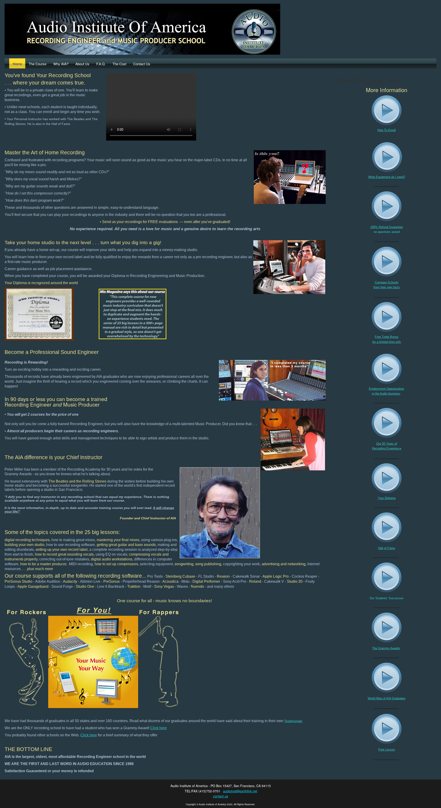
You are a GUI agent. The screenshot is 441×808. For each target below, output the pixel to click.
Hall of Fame (386, 548)
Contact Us (141, 63)
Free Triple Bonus (387, 337)
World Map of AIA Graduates (387, 698)
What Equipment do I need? (386, 177)
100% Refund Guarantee (386, 227)
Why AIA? (60, 63)
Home (17, 63)
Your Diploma (387, 498)
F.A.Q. (101, 63)
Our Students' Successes (387, 598)
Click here (158, 728)
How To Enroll (386, 130)
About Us (82, 63)
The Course (37, 63)
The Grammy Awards (386, 648)
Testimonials (293, 721)
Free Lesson (386, 749)
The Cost (119, 63)
